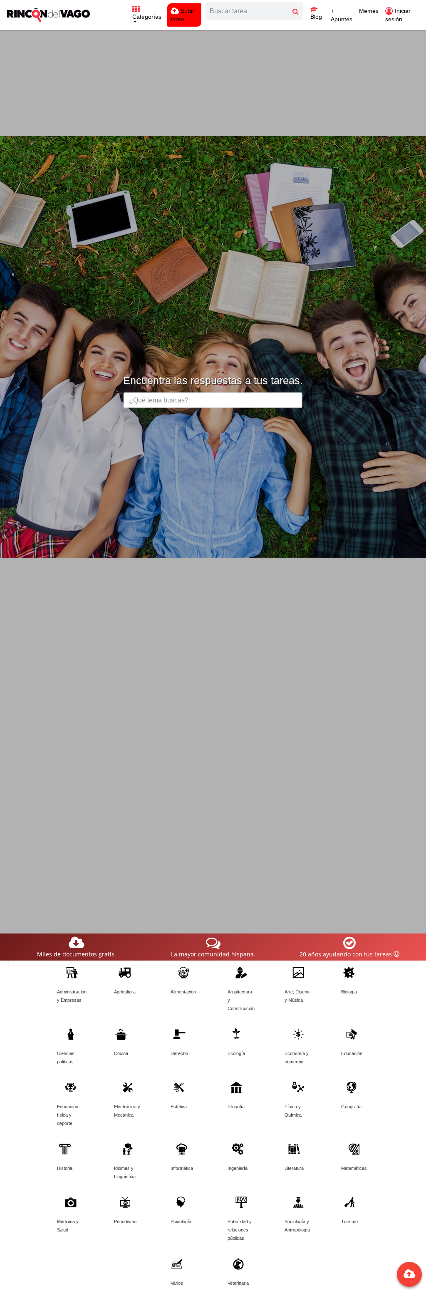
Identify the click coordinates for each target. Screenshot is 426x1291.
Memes (369, 10)
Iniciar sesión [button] (398, 14)
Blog (316, 16)
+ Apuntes (341, 14)
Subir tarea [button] (182, 14)
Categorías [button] (146, 16)
